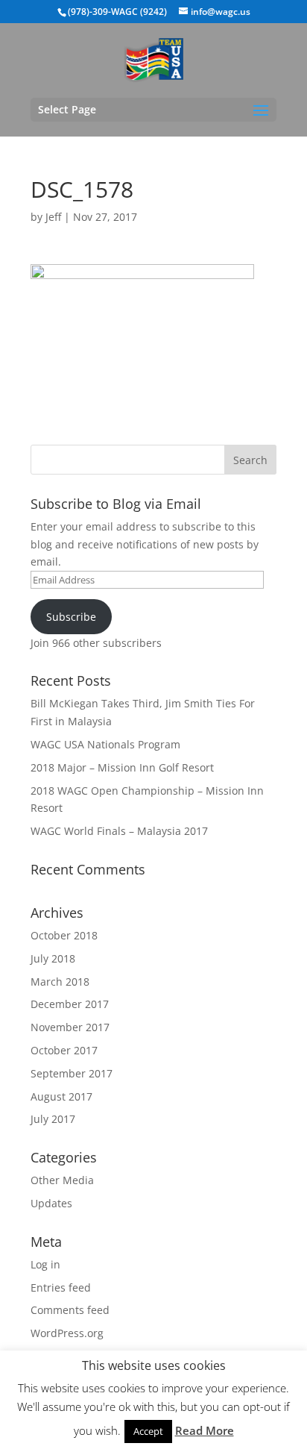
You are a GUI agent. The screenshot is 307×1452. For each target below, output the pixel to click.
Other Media (62, 1180)
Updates (51, 1203)
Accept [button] (148, 1431)
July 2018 (53, 958)
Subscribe (71, 617)
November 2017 (70, 1027)
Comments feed (70, 1310)
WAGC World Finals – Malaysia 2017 (119, 831)
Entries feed (61, 1287)
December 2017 (70, 1004)
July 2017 (53, 1119)
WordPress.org (67, 1333)
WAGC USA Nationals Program (105, 744)
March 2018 (60, 981)
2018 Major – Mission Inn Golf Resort (122, 767)
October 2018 (64, 935)
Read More (204, 1430)
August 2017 (61, 1096)
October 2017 (64, 1050)
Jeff (53, 217)
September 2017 (72, 1073)
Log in (45, 1264)
